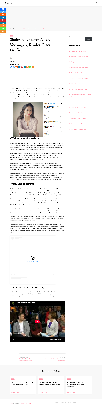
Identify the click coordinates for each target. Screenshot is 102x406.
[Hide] (0, 34)
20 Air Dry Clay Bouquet (76, 84)
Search (71, 36)
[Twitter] (14, 67)
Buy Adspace (41, 4)
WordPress (21, 403)
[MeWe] (25, 67)
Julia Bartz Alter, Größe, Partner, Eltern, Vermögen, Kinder (22, 383)
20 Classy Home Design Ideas (77, 107)
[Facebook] (11, 67)
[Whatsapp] (30, 67)
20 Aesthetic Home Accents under (78, 67)
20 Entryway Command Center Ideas (79, 62)
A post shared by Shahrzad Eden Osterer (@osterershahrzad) (32, 281)
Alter (11, 35)
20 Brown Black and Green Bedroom (79, 73)
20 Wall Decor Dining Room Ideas (78, 78)
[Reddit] (16, 67)
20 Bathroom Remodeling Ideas (78, 118)
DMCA (72, 2)
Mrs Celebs (10, 3)
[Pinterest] (22, 67)
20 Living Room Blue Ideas (76, 113)
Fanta (11, 58)
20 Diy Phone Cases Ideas (76, 124)
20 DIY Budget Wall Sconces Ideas (79, 102)
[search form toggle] (96, 3)
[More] (33, 67)
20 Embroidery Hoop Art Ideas (78, 129)
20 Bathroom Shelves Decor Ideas (78, 56)
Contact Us (57, 2)
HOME (29, 2)
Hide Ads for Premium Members (55, 4)
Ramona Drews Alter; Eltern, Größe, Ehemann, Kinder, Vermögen (77, 384)
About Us (65, 2)
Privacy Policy (47, 2)
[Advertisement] (51, 17)
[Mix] (27, 67)
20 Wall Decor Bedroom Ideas (77, 51)
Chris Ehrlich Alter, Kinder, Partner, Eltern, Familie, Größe (49, 383)
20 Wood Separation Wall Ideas (78, 89)
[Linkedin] (19, 67)
